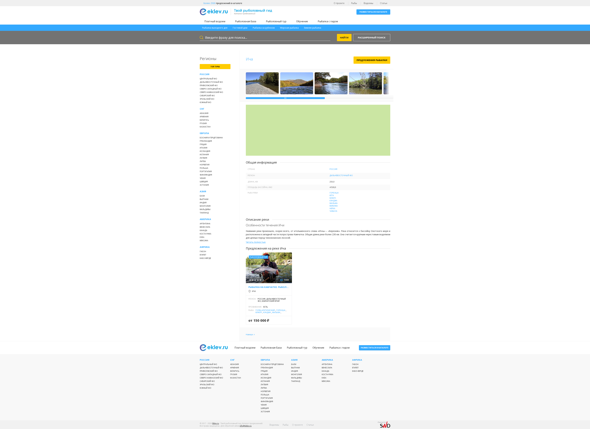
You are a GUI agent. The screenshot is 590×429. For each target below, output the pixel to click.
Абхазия (204, 113)
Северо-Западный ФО (211, 89)
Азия (203, 191)
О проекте (339, 3)
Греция (203, 144)
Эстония (204, 185)
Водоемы (368, 3)
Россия (204, 74)
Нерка (332, 208)
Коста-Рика (205, 233)
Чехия (203, 178)
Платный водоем (214, 21)
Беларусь (204, 120)
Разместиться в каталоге (373, 12)
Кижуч (333, 198)
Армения (204, 116)
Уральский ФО (207, 99)
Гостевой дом (240, 27)
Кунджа (333, 200)
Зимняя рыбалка (312, 27)
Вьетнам (204, 199)
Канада (203, 230)
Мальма (334, 203)
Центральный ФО (208, 78)
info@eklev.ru (246, 426)
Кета (332, 195)
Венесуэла (205, 227)
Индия (203, 202)
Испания (204, 154)
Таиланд (204, 212)
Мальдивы (205, 209)
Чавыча (333, 211)
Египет (203, 255)
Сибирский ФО (207, 95)
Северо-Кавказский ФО (211, 92)
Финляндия (206, 175)
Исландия (205, 151)
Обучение (302, 21)
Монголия (205, 206)
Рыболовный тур (276, 21)
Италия (203, 147)
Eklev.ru (215, 423)
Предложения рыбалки (372, 60)
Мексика (204, 240)
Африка (205, 247)
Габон (203, 251)
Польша (204, 168)
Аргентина (205, 223)
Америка (205, 219)
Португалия (206, 171)
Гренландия (206, 141)
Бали (202, 196)
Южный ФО (205, 102)
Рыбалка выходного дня (214, 27)
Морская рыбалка (289, 27)
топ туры (215, 66)
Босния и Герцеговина (211, 137)
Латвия (203, 158)
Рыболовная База (245, 21)
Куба (202, 237)
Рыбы (354, 3)
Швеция (204, 181)
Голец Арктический (265, 310)
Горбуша (334, 192)
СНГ (202, 109)
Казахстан (205, 126)
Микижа (334, 206)
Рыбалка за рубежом (264, 27)
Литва (203, 161)
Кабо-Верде (205, 258)
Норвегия (204, 164)
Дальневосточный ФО (211, 82)
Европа (204, 133)
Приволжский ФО (209, 85)
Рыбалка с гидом (328, 21)
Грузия (203, 123)
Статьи (383, 3)
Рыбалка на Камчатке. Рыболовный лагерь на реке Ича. (268, 287)
